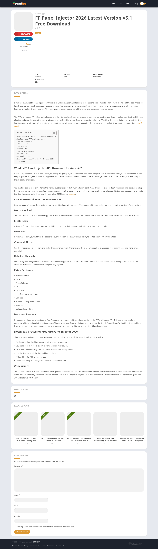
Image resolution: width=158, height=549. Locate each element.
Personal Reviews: (23, 156)
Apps (120, 4)
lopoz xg (72, 194)
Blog (136, 4)
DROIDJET (36, 542)
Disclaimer (50, 546)
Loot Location (24, 144)
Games (112, 4)
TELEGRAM (26, 39)
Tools (128, 4)
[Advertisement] (89, 54)
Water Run (23, 146)
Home (37, 14)
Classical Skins (22, 149)
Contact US (60, 546)
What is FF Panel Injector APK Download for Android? (36, 136)
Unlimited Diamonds (27, 151)
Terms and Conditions (37, 546)
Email (16, 505)
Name (17, 495)
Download (25, 34)
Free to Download (26, 141)
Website (17, 516)
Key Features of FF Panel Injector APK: (31, 139)
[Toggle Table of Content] (53, 133)
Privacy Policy (23, 546)
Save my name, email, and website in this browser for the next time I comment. (46, 526)
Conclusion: (21, 161)
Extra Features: (22, 154)
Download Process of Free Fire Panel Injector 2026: (35, 159)
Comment (18, 466)
